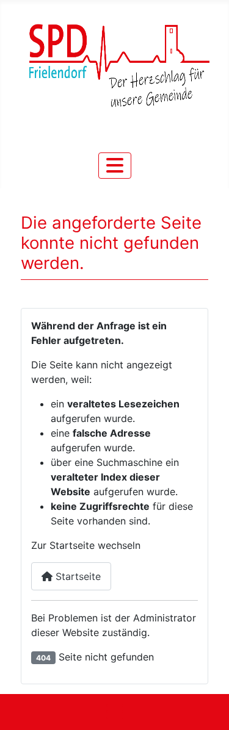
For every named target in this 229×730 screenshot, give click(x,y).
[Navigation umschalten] (114, 165)
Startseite (77, 576)
